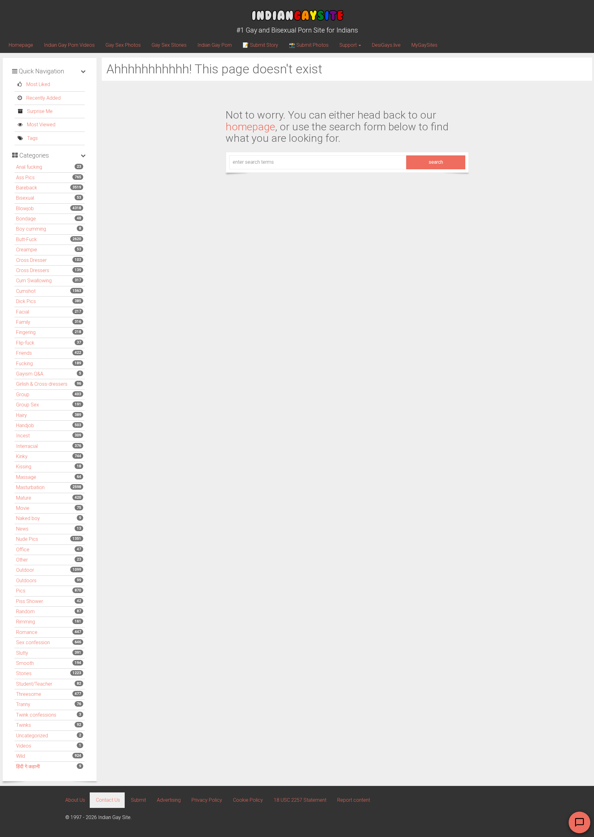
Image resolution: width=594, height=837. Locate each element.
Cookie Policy (248, 800)
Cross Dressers (32, 270)
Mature (23, 498)
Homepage (21, 45)
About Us (75, 800)
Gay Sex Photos (123, 45)
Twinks (23, 725)
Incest (23, 436)
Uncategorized (32, 736)
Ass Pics (25, 177)
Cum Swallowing (34, 281)
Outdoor (25, 570)
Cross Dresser (31, 260)
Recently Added (43, 98)
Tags (32, 138)
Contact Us (108, 800)
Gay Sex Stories (169, 45)
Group (22, 394)
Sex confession (33, 642)
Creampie (26, 250)
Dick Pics (26, 301)
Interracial (27, 446)
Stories (24, 673)
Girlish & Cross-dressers (41, 384)
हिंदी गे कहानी (28, 767)
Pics (20, 591)
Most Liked (37, 84)
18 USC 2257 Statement (300, 800)
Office (22, 550)
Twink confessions (36, 715)
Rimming (25, 622)
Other (22, 560)
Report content (353, 800)
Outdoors (26, 580)
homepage (250, 126)
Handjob (25, 425)
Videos (23, 746)
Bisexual (25, 198)
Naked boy (28, 518)
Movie (22, 508)
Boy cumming (31, 229)
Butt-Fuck (26, 239)
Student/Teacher (34, 684)
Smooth (25, 663)
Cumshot (26, 291)
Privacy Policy (207, 800)
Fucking (24, 363)
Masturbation (30, 487)
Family (23, 322)
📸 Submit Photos (309, 45)
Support (348, 45)
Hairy (21, 415)
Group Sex (27, 405)
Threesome (28, 694)
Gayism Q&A (29, 374)
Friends (24, 353)
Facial (22, 312)
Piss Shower (29, 601)
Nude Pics (27, 539)
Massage (26, 477)
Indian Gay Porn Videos (69, 45)
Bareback (26, 188)
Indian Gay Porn (214, 45)
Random (25, 611)
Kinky (22, 456)
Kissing (23, 467)
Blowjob (25, 208)
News (22, 529)
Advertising (169, 800)
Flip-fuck (25, 343)
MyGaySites (424, 45)
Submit (138, 800)
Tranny (23, 704)
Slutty (22, 653)
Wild (20, 756)
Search (435, 162)
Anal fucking (29, 167)
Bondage (26, 219)
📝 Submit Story (260, 45)
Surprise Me (39, 111)
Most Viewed (40, 125)
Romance (26, 632)
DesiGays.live (386, 45)
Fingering (26, 332)
